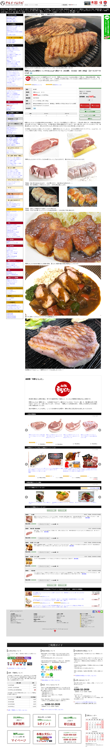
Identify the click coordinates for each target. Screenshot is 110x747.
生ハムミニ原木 (47, 10)
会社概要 (35, 614)
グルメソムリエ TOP (32, 14)
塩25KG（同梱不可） (11, 145)
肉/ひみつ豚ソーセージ (12, 133)
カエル (8, 285)
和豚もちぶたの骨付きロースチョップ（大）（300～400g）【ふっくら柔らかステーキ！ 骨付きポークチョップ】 (54, 436)
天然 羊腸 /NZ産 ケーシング (13, 195)
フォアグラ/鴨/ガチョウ (12, 265)
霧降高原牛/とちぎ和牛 (12, 224)
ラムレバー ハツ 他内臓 (12, 253)
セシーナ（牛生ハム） (11, 19)
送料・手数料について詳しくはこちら (17, 710)
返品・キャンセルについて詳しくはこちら (52, 709)
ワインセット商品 (10, 218)
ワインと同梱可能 (10, 220)
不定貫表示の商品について (16, 614)
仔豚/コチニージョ (11, 108)
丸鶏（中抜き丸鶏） (11, 283)
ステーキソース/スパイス (12, 85)
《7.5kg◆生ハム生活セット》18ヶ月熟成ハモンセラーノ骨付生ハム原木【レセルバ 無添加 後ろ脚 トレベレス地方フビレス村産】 (71, 470)
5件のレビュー (37, 84)
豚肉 (101, 10)
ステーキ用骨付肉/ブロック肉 (13, 75)
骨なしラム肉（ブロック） (12, 251)
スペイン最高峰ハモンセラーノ (87, 621)
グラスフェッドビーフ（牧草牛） (14, 226)
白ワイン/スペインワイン (12, 215)
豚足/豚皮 (9, 109)
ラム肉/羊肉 (11, 245)
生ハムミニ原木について (86, 615)
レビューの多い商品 (61, 616)
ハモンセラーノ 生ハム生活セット (14, 157)
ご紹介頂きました (84, 618)
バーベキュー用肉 (10, 81)
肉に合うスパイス (10, 257)
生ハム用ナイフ (10, 202)
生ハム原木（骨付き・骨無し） (36, 10)
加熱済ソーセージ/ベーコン (13, 96)
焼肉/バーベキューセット (12, 76)
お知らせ (58, 618)
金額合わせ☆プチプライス (12, 30)
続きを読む (88, 517)
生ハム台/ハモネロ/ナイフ (86, 10)
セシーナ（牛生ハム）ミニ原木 (13, 177)
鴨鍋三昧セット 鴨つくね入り (13, 266)
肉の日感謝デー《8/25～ (75, 12)
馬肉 (14, 12)
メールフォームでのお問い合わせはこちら (85, 702)
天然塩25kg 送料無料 (11, 317)
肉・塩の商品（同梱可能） (12, 139)
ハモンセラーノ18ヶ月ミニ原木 (13, 172)
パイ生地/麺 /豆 (54, 12)
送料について (13, 618)
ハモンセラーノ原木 (11, 162)
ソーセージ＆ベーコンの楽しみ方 (87, 617)
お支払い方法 (13, 617)
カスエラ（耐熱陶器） (11, 206)
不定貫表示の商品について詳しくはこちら (85, 675)
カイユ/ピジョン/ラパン (12, 282)
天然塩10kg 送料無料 (11, 316)
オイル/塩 (9, 299)
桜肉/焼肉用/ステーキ (11, 273)
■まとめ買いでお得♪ (11, 34)
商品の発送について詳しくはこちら (51, 680)
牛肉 (98, 10)
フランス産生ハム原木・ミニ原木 (14, 163)
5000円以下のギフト (11, 127)
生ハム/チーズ (10, 131)
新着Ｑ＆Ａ (59, 617)
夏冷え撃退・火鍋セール (12, 21)
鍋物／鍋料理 (10, 57)
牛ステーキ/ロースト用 (12, 227)
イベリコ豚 (9, 106)
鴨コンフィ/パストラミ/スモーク (14, 262)
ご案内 (35, 620)
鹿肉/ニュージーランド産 (12, 242)
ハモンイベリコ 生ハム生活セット (14, 159)
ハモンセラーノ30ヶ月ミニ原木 (13, 174)
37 (70, 476)
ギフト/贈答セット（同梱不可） (14, 137)
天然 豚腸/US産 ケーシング (13, 197)
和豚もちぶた (51, 14)
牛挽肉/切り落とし (11, 230)
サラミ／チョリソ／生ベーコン (58, 10)
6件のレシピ (66, 596)
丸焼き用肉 (9, 82)
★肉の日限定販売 (10, 116)
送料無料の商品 (98, 9)
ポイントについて (14, 621)
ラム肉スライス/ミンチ (12, 249)
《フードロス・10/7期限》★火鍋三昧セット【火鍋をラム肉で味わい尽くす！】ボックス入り (88, 470)
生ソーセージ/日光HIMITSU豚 (13, 94)
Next (99, 430)
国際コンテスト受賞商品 (12, 93)
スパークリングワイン (11, 217)
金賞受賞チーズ (84, 625)
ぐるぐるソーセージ (11, 91)
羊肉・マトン (10, 254)
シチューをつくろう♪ (11, 53)
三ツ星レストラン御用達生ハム (87, 620)
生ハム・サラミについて (86, 623)
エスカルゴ (9, 293)
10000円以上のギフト (11, 130)
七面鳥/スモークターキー (12, 281)
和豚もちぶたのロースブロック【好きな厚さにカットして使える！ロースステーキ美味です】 (37, 436)
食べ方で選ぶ (91, 9)
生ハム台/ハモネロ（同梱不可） (14, 143)
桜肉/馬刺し (9, 271)
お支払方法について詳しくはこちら (17, 668)
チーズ (67, 10)
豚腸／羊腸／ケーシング (75, 10)
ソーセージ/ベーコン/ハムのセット (14, 90)
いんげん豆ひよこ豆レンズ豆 (13, 308)
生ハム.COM (59, 621)
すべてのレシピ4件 (94, 488)
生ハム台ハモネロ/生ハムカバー (14, 203)
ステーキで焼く (10, 51)
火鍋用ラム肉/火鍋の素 (12, 256)
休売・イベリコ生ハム (11, 152)
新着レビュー (59, 614)
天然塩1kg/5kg (10, 314)
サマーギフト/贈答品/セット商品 (81, 9)
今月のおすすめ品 (4, 9)
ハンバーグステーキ (11, 84)
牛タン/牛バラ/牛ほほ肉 (12, 229)
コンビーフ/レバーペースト (13, 97)
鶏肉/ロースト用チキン (12, 279)
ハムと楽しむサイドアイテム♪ (13, 50)
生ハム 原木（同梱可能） (12, 140)
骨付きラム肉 (10, 250)
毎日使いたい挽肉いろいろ (12, 48)
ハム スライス (10, 149)
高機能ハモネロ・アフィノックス (87, 626)
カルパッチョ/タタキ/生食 (12, 64)
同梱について (13, 620)
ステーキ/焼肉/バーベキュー (14, 69)
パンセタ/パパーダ (11, 183)
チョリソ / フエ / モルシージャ (13, 181)
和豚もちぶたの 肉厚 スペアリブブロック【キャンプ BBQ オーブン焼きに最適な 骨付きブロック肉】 (89, 436)
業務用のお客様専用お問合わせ (40, 621)
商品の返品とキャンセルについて (17, 619)
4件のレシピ (58, 84)
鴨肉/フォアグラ (8, 12)
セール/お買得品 (46, 9)
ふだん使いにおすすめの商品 (57, 9)
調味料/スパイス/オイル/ (45, 12)
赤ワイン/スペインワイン (12, 214)
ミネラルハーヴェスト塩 (63, 12)
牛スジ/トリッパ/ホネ (11, 233)
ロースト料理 (10, 58)
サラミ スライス (10, 151)
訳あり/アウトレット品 (12, 27)
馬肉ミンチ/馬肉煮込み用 (12, 274)
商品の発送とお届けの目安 (16, 616)
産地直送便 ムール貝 (68, 9)
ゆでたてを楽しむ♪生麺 (12, 63)
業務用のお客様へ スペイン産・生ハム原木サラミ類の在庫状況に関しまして (25, 9)
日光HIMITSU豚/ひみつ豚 (12, 103)
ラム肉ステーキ (10, 247)
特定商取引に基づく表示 (38, 617)
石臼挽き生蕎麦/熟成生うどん (13, 305)
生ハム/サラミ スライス (24, 10)
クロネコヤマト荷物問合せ (16, 622)
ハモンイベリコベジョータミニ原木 (14, 175)
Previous (26, 430)
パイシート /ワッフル (11, 304)
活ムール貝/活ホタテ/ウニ (12, 120)
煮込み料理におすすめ (11, 56)
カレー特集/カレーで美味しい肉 (14, 54)
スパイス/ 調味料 (10, 297)
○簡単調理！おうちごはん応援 (13, 61)
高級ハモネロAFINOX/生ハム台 (13, 205)
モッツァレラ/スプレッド (12, 191)
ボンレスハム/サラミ (11, 99)
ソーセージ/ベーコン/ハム (12, 10)
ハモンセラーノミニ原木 (12, 169)
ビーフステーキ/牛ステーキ (13, 72)
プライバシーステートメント (39, 616)
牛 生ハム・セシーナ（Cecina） (14, 236)
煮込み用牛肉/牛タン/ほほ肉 (13, 232)
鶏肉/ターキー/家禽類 (20, 12)
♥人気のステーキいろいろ (12, 71)
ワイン (94, 10)
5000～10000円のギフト (12, 128)
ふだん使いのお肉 (10, 39)
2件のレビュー (45, 603)
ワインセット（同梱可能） (12, 142)
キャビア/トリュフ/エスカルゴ (32, 12)
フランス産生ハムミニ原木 (12, 171)
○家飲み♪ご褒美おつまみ (12, 47)
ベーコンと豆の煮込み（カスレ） (14, 66)
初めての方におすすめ (11, 29)
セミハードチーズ (10, 189)
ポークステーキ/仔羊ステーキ (13, 73)
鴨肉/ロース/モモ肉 (11, 264)
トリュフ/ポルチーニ (11, 291)
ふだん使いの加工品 (11, 41)
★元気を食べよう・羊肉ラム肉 (13, 26)
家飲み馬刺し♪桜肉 (11, 18)
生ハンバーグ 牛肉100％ (12, 235)
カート (92, 5)
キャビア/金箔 (10, 290)
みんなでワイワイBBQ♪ (12, 16)
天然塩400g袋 (10, 313)
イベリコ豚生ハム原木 (11, 160)
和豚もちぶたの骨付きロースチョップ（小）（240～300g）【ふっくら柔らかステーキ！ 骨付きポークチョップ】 (71, 436)
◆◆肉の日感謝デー (11, 114)
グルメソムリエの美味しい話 (62, 622)
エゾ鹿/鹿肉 (104, 10)
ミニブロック (10, 184)
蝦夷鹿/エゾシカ (10, 241)
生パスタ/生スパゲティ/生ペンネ (14, 307)
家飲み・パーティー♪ (11, 60)
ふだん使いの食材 (10, 42)
